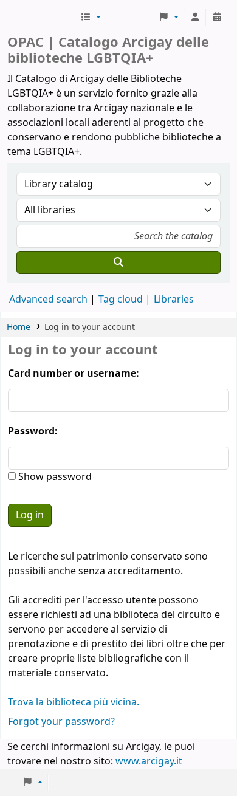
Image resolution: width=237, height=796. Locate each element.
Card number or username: (73, 373)
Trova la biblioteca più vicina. (73, 702)
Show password (54, 477)
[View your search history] (217, 17)
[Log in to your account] (195, 17)
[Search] (118, 262)
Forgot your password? (61, 722)
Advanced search (48, 299)
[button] (90, 17)
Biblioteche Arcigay (42, 17)
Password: (33, 431)
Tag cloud (120, 299)
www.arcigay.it (148, 761)
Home (18, 327)
